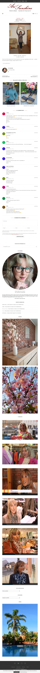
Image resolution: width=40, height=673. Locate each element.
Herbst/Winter (18, 18)
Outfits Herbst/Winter (6, 63)
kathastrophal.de (23, 669)
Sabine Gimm (4, 304)
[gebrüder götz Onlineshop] (28, 93)
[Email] (33, 13)
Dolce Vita (8, 197)
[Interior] (20, 342)
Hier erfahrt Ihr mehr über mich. (20, 298)
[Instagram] (32, 13)
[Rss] (25, 663)
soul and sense (9, 157)
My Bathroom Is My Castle (11, 132)
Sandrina (7, 126)
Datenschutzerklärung (15, 234)
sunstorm (8, 147)
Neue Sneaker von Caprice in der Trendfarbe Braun (16, 304)
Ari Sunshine (17, 21)
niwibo (3, 306)
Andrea (7, 186)
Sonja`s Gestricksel (10, 166)
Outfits (23, 18)
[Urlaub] (20, 630)
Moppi (7, 177)
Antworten (36, 126)
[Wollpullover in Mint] (11, 93)
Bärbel (7, 141)
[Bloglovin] (34, 13)
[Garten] (20, 390)
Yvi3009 (7, 112)
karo (7, 206)
